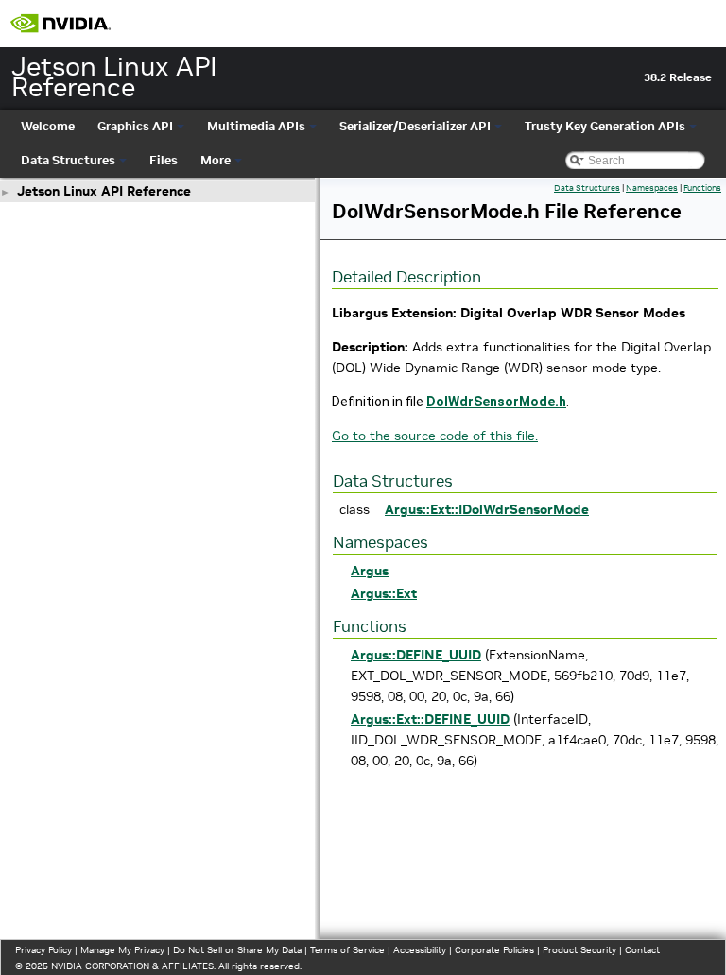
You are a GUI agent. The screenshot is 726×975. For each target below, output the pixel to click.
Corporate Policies (494, 950)
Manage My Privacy (122, 950)
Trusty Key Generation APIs (605, 126)
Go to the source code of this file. (435, 435)
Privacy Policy (43, 950)
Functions (702, 188)
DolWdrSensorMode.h (496, 401)
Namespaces (652, 188)
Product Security (579, 950)
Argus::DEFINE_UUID (416, 654)
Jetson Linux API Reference (104, 190)
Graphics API (135, 126)
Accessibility (419, 950)
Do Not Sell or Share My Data (237, 950)
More (215, 160)
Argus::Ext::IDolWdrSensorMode (487, 509)
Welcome (48, 126)
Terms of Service (347, 950)
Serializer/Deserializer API (415, 126)
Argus (370, 570)
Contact (642, 950)
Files (163, 160)
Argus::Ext (384, 593)
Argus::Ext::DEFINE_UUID (430, 718)
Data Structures (68, 160)
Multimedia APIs (256, 126)
